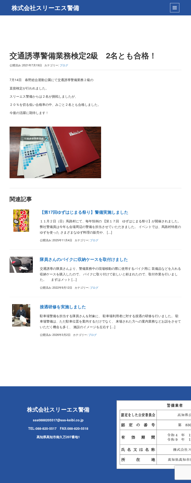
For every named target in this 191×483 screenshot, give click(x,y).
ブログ (64, 65)
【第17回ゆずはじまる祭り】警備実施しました (84, 212)
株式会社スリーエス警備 (45, 7)
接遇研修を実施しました (63, 307)
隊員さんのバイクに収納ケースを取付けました (84, 259)
